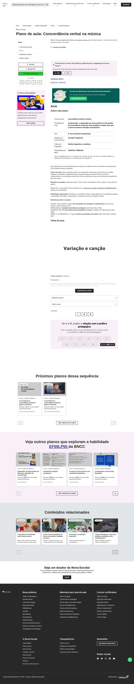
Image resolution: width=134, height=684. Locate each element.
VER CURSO (30, 123)
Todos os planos (65, 596)
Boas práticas (57, 3)
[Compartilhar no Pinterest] (40, 82)
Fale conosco (27, 646)
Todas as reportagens (30, 596)
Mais (115, 3)
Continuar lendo (84, 290)
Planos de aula (27, 25)
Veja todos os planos (81, 40)
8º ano (53, 25)
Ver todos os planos (67, 423)
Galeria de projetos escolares (32, 626)
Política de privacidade (67, 649)
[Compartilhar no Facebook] (34, 82)
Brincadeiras (27, 614)
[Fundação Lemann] (124, 677)
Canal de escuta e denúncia (69, 652)
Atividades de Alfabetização (69, 617)
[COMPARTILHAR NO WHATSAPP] (78, 314)
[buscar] (47, 4)
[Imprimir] (22, 82)
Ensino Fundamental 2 (104, 608)
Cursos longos (101, 617)
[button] (115, 493)
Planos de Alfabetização (67, 605)
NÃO (67, 73)
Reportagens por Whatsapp (31, 629)
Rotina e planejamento (104, 611)
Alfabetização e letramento (105, 605)
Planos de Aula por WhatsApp (70, 614)
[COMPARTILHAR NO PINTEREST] (90, 314)
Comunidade (106, 3)
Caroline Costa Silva (59, 47)
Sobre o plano (24, 58)
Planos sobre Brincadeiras (68, 608)
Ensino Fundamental (41, 25)
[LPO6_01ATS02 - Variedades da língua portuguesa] (54, 459)
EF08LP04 (62, 82)
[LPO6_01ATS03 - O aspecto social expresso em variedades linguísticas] (80, 459)
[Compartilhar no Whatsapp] (28, 82)
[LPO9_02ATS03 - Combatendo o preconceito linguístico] (106, 459)
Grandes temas (28, 599)
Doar (67, 577)
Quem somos (27, 649)
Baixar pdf (32, 69)
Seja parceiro (27, 655)
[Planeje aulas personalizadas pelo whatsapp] (130, 659)
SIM (58, 73)
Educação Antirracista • (104, 599)
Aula (21, 50)
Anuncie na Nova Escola (31, 664)
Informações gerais (26, 47)
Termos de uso (64, 643)
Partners (25, 661)
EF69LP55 (54, 82)
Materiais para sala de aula (74, 3)
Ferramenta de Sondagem (68, 599)
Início (17, 25)
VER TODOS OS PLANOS (67, 493)
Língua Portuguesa (63, 25)
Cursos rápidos (102, 614)
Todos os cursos (102, 596)
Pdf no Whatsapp (32, 73)
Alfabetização (27, 608)
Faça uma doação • (29, 658)
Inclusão (25, 611)
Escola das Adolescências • (32, 623)
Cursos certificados (93, 3)
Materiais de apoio (26, 54)
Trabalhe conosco (28, 652)
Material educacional (66, 611)
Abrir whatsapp (78, 98)
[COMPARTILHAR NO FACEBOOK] (84, 314)
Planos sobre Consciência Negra (70, 602)
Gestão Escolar (28, 620)
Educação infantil (28, 605)
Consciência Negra (29, 602)
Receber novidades (107, 643)
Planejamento (27, 617)
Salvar (31, 64)
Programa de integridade (68, 646)
